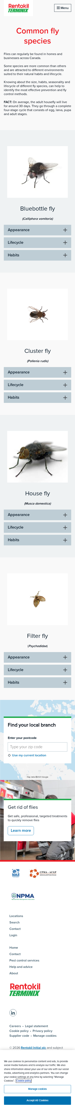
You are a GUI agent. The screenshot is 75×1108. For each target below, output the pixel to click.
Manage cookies (45, 1036)
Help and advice (21, 967)
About (13, 973)
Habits (13, 255)
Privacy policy (42, 1031)
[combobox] (37, 747)
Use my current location (29, 755)
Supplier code (19, 1036)
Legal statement (36, 1026)
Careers (15, 1026)
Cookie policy (19, 1031)
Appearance (19, 230)
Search (14, 922)
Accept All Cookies (37, 1100)
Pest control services (24, 960)
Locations (16, 916)
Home (13, 948)
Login (13, 935)
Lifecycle (15, 242)
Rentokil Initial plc (33, 1048)
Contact (15, 929)
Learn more (21, 830)
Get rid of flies (23, 807)
